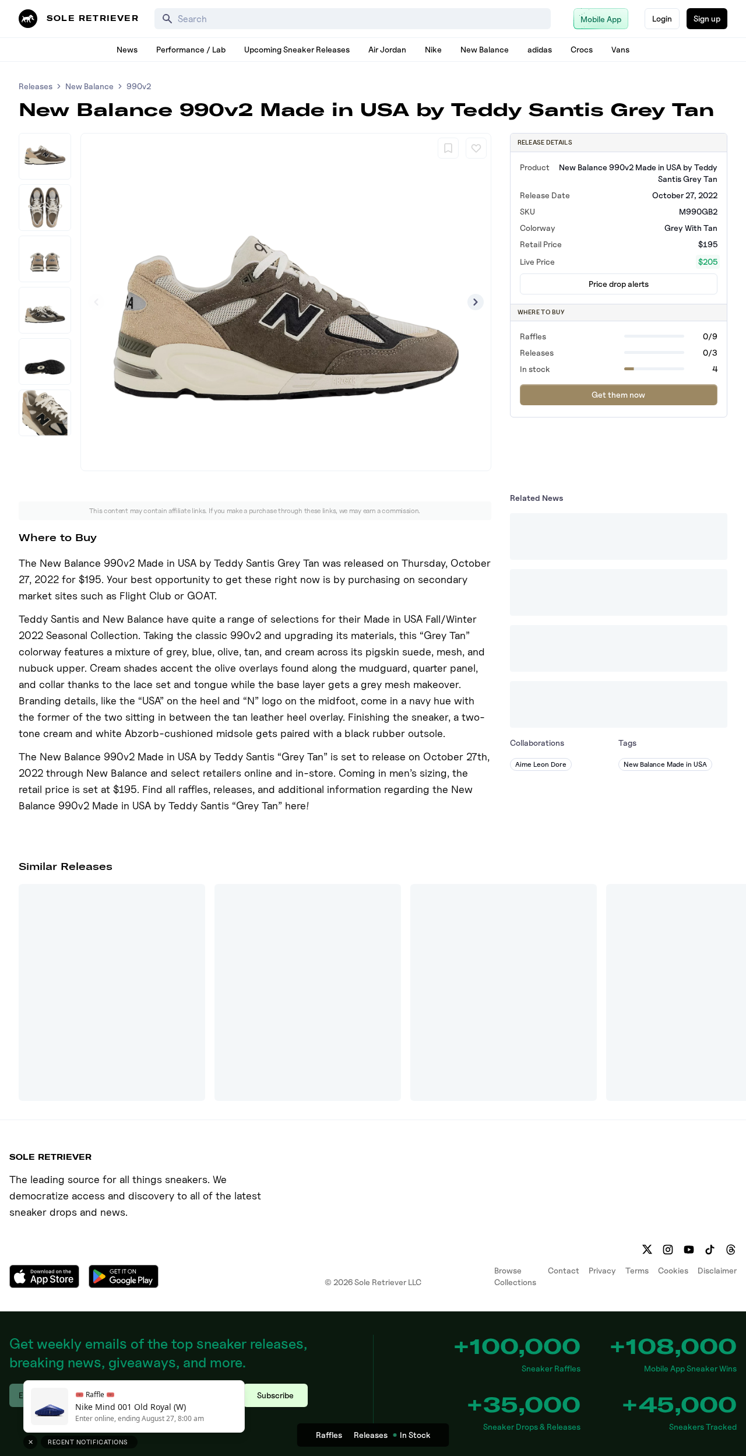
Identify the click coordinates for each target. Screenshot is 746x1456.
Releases (35, 86)
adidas (539, 49)
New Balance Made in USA (665, 764)
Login (662, 18)
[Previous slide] (96, 302)
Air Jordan (387, 49)
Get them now (618, 394)
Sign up (707, 18)
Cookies (673, 1270)
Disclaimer (717, 1270)
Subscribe (275, 1395)
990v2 (138, 86)
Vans (620, 49)
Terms (637, 1270)
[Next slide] (475, 302)
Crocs (582, 49)
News (127, 49)
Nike (433, 49)
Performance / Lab (191, 49)
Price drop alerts (619, 284)
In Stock (415, 1435)
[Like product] (476, 148)
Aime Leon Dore (540, 764)
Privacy (602, 1270)
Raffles (329, 1435)
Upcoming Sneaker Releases (297, 49)
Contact (563, 1270)
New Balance (484, 49)
